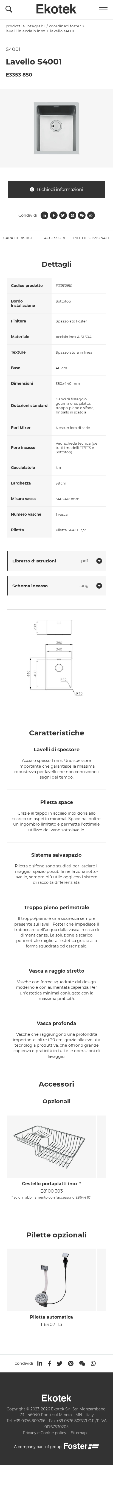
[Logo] (56, 7)
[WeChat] (82, 1363)
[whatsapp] (93, 1363)
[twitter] (60, 1363)
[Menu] (103, 9)
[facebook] (49, 1363)
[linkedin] (39, 1363)
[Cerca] (8, 10)
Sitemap (79, 1433)
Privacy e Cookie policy (44, 1433)
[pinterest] (71, 1363)
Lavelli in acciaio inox (26, 31)
